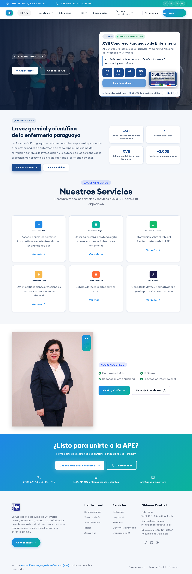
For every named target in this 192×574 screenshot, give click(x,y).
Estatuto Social (157, 567)
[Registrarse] (174, 13)
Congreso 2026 (121, 532)
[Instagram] (176, 3)
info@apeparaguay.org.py (156, 524)
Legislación (100, 12)
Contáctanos (124, 465)
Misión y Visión (56, 167)
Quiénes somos (25, 167)
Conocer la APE (56, 70)
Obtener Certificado (123, 13)
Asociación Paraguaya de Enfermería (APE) (44, 565)
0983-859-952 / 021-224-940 (157, 515)
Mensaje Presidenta (149, 390)
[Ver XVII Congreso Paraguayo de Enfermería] (163, 79)
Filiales (87, 527)
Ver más (37, 254)
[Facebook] (166, 3)
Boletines (44, 12)
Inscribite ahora (122, 83)
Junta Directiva (92, 522)
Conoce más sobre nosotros (78, 465)
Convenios (90, 532)
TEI (82, 12)
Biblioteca (65, 12)
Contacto (174, 567)
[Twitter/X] (171, 3)
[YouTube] (182, 3)
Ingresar (153, 13)
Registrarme (26, 70)
